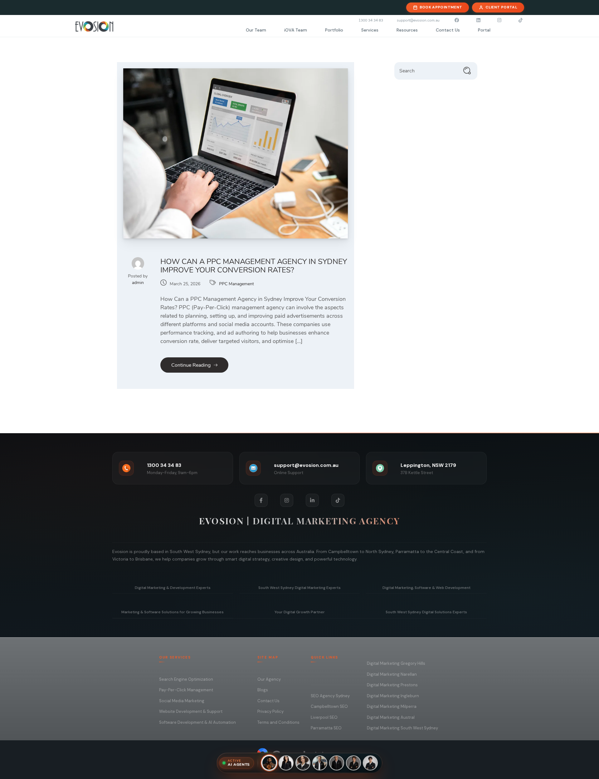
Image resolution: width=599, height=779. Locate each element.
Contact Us (448, 30)
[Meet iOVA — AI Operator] (269, 763)
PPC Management (236, 284)
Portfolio (334, 30)
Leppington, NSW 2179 (428, 465)
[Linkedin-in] (312, 500)
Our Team (256, 30)
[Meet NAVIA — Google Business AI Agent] (286, 763)
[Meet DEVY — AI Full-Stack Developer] (370, 763)
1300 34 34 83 (164, 465)
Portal (484, 30)
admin (138, 283)
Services (369, 30)
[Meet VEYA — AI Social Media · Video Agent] (353, 763)
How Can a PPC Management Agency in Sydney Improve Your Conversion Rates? (253, 266)
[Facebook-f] (261, 500)
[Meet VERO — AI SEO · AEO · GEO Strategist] (336, 763)
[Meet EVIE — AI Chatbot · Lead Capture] (302, 763)
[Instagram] (286, 500)
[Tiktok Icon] (337, 500)
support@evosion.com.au (306, 465)
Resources (407, 30)
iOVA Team (295, 30)
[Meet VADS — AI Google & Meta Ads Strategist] (319, 763)
